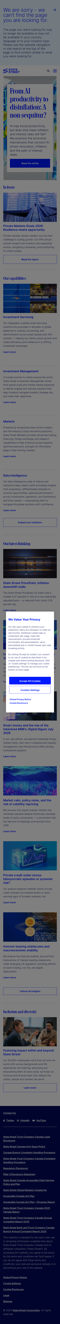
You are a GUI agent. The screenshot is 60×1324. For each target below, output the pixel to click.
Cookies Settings (30, 690)
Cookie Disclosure (19, 703)
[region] (30, 662)
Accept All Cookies (30, 681)
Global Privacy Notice (20, 699)
